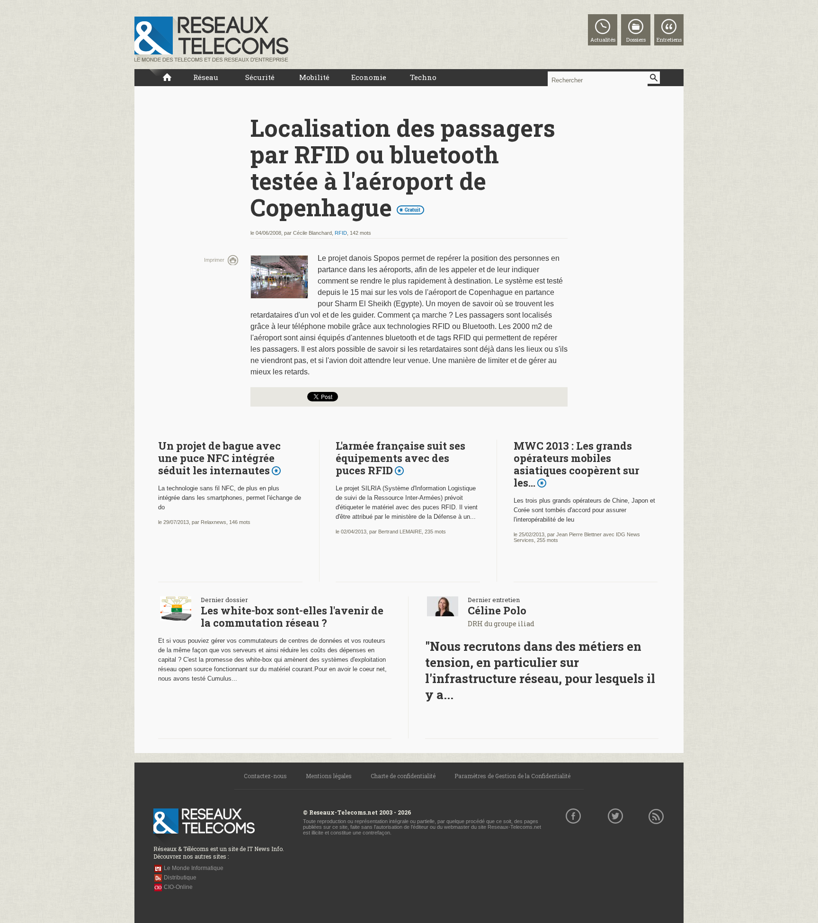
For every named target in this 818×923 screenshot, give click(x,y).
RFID (341, 233)
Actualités (602, 39)
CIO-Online (178, 887)
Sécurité (260, 77)
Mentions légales (329, 776)
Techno (423, 77)
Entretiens (669, 39)
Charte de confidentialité (403, 776)
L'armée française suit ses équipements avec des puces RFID (400, 458)
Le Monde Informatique (193, 868)
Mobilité (314, 77)
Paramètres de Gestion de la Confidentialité (512, 776)
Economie (368, 77)
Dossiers (636, 39)
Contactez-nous (265, 776)
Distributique (180, 877)
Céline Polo (497, 610)
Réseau (205, 77)
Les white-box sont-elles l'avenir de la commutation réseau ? (292, 617)
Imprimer (214, 260)
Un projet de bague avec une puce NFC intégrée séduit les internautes (219, 458)
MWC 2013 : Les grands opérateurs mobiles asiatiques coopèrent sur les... (576, 464)
